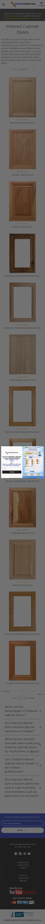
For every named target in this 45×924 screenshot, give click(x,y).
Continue (11, 472)
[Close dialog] (42, 447)
